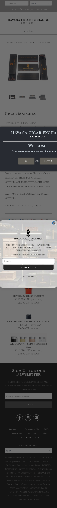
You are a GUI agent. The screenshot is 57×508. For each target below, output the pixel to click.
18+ (26, 161)
